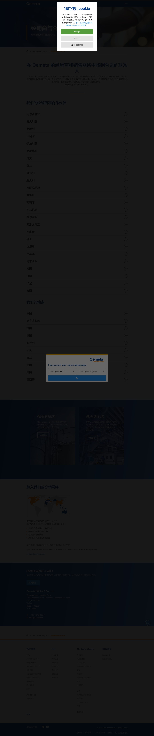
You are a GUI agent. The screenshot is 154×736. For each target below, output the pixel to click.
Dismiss (77, 38)
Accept (77, 32)
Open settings (77, 45)
